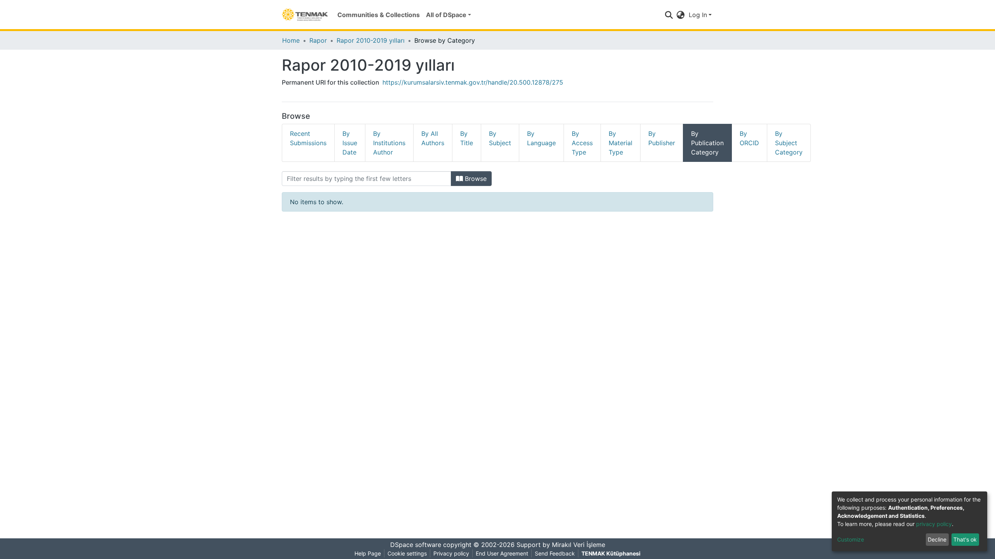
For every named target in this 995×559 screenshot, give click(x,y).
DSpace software (415, 545)
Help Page (367, 553)
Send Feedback (555, 553)
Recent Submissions (308, 138)
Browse (475, 178)
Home (291, 40)
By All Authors (432, 138)
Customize (850, 539)
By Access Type (582, 143)
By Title (466, 138)
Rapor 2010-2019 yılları (371, 40)
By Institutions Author (389, 143)
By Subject (500, 138)
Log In (698, 15)
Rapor (318, 40)
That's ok (965, 539)
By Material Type (620, 143)
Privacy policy (451, 553)
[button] (680, 14)
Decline (937, 539)
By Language (541, 138)
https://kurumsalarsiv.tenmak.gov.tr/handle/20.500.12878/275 (472, 82)
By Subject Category (789, 143)
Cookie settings (407, 553)
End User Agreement (502, 553)
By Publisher (661, 138)
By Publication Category (707, 143)
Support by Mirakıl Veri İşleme (561, 545)
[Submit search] (669, 15)
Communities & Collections (378, 15)
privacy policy (934, 524)
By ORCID (749, 138)
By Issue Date (349, 143)
